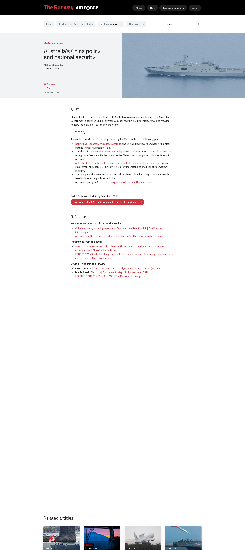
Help (152, 8)
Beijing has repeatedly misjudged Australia (98, 144)
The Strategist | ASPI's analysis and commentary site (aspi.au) (126, 268)
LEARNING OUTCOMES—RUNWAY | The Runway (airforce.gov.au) (110, 276)
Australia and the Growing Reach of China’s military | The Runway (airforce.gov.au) (119, 236)
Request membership (173, 8)
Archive (137, 24)
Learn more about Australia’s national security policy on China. (106, 202)
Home (49, 24)
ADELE (139, 8)
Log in (195, 8)
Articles (65, 24)
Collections (79, 24)
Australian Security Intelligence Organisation (117, 151)
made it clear (160, 151)
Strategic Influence (53, 43)
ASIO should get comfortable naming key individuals (103, 163)
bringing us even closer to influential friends (130, 182)
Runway (113, 24)
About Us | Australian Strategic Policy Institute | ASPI (119, 272)
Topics (90, 24)
